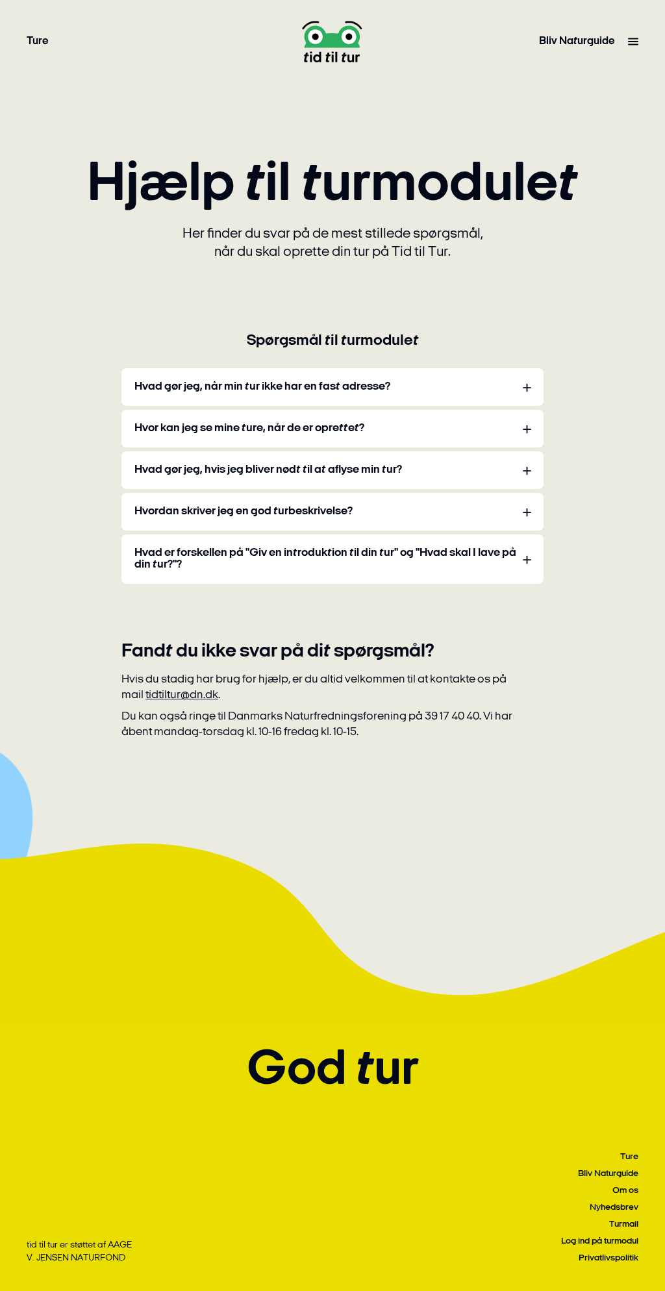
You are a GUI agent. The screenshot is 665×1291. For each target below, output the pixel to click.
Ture (38, 41)
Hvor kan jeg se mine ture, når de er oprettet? (249, 428)
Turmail (623, 1224)
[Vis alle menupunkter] (633, 41)
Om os (625, 1191)
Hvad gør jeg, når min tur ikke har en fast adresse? (262, 387)
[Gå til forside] (332, 41)
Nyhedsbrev (614, 1207)
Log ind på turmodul (599, 1241)
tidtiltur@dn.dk (181, 695)
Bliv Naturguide (577, 41)
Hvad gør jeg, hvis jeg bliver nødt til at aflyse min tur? (268, 470)
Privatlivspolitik (608, 1258)
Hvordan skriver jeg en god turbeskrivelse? (243, 512)
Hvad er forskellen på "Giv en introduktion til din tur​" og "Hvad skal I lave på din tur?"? (325, 559)
